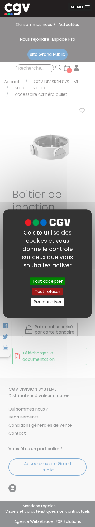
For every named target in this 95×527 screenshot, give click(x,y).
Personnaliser (48, 302)
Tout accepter (47, 281)
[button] (80, 7)
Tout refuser (47, 292)
